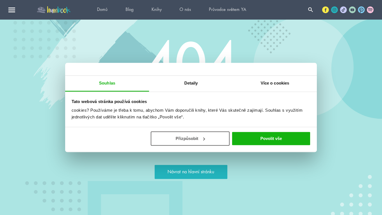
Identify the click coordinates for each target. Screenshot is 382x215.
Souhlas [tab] (107, 83)
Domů (102, 10)
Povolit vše (271, 138)
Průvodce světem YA (227, 10)
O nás (185, 10)
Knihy (157, 10)
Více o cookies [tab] (275, 83)
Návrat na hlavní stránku (191, 172)
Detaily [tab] (191, 83)
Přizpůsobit (187, 138)
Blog (130, 10)
